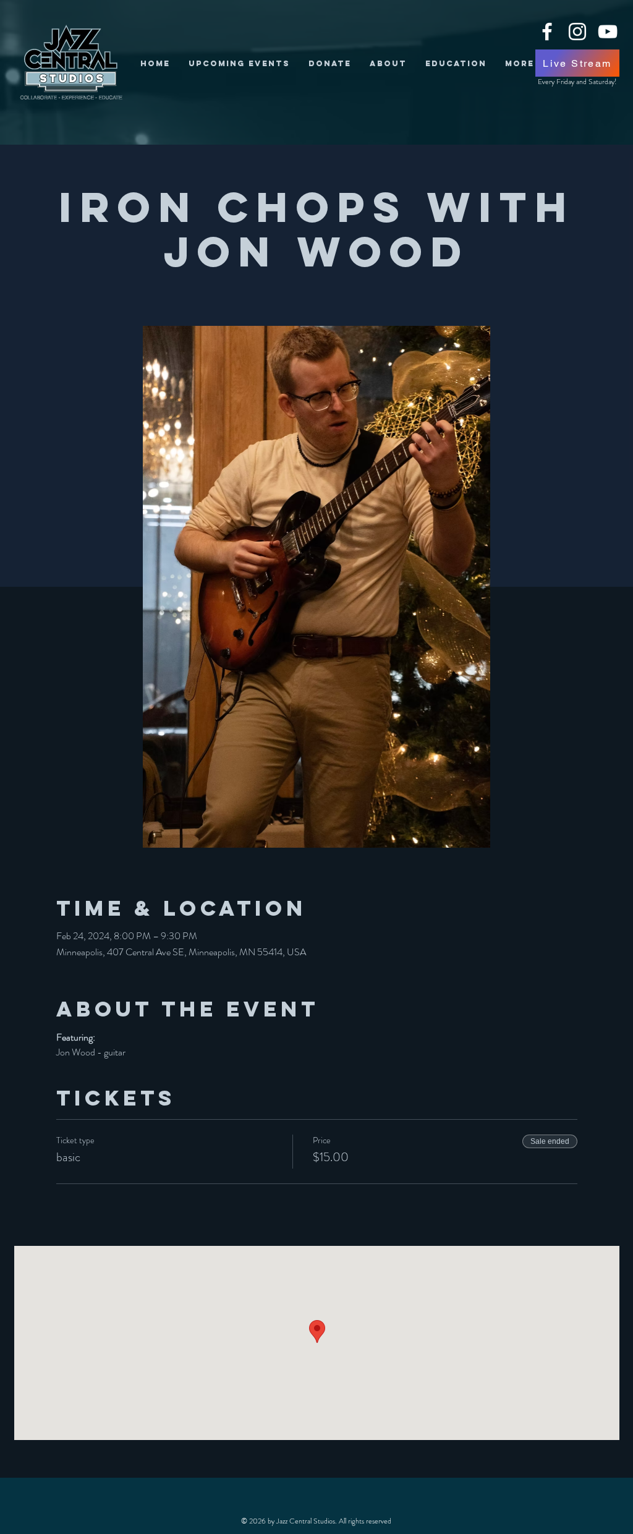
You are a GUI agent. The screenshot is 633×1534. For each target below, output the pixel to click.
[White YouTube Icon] (607, 31)
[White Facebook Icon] (547, 31)
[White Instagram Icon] (577, 31)
